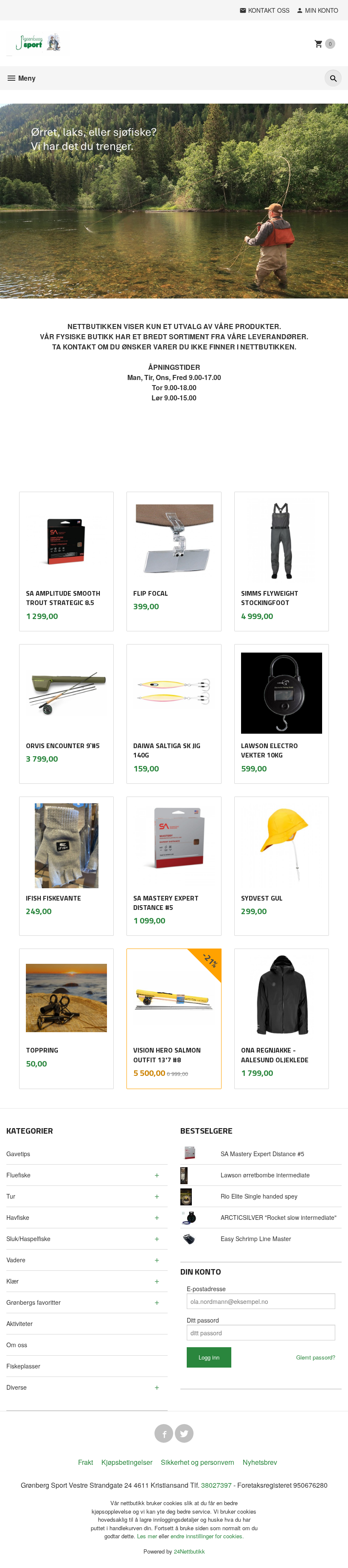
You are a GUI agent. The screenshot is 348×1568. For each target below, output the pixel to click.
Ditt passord (203, 1320)
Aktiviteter (19, 1323)
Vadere (15, 1260)
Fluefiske (18, 1175)
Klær (12, 1281)
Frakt (85, 1462)
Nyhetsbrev (260, 1462)
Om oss (16, 1344)
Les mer (148, 1536)
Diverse (16, 1387)
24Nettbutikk (189, 1551)
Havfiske (17, 1217)
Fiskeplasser (23, 1366)
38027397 (216, 1485)
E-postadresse (206, 1288)
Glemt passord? (315, 1357)
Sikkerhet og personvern (197, 1462)
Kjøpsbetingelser (126, 1462)
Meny (26, 78)
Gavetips (18, 1153)
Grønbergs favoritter (33, 1302)
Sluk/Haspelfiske (28, 1238)
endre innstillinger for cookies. (207, 1536)
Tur (10, 1196)
